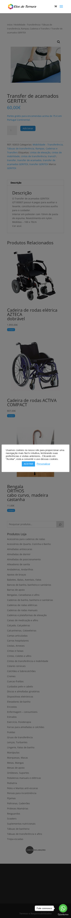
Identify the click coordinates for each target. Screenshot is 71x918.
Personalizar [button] (43, 464)
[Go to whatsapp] (63, 908)
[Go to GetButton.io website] (63, 915)
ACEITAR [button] (28, 464)
